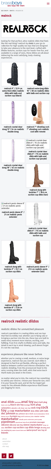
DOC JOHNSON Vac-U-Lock (24, 414)
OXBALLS (21, 419)
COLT (8, 411)
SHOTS (12, 10)
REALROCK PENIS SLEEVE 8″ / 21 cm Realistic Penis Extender (13, 214)
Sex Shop (4, 10)
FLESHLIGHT (13, 416)
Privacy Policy (6, 463)
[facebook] (4, 456)
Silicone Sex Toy (16, 425)
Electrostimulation (39, 414)
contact (5, 444)
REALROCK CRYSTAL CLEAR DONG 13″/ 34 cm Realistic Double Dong (13, 129)
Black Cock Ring (5, 405)
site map (5, 446)
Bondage (27, 405)
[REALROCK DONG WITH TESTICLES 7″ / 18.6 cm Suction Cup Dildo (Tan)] (38, 176)
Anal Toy (27, 402)
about (4, 439)
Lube (32, 416)
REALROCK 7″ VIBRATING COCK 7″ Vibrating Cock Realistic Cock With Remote (38, 129)
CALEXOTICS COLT (15, 408)
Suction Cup (10, 427)
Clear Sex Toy (25, 408)
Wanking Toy (8, 430)
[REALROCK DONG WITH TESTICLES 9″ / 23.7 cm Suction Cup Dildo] (13, 252)
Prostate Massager (37, 422)
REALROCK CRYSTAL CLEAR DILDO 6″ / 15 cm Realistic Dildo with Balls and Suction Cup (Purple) (38, 155)
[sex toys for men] (13, 3)
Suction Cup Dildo (25, 427)
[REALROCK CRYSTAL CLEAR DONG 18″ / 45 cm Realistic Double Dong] (13, 151)
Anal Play (18, 402)
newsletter (6, 441)
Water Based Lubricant (19, 430)
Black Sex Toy (17, 404)
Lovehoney (27, 416)
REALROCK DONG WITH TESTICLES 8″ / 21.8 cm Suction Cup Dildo (13, 307)
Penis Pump (38, 419)
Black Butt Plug (40, 402)
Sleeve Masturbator (32, 425)
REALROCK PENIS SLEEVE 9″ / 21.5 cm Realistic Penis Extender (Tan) (38, 269)
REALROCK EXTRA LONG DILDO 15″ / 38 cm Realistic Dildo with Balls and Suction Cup (38, 90)
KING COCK (21, 416)
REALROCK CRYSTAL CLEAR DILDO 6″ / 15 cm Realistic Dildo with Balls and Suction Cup (38, 232)
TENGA (37, 427)
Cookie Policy (16, 463)
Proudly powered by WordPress (12, 465)
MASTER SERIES (39, 416)
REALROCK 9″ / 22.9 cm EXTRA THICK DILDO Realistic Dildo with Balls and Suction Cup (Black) (13, 92)
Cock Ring (35, 407)
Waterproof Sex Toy (35, 430)
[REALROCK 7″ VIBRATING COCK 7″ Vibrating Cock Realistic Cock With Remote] (38, 112)
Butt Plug (35, 404)
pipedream (8, 422)
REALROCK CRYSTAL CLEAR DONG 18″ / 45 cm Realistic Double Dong (13, 167)
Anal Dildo (7, 402)
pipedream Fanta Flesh (22, 422)
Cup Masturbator (20, 410)
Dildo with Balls (41, 411)
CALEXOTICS (6, 408)
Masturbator (10, 419)
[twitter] (11, 456)
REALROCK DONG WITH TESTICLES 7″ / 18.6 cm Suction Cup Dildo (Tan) (38, 192)
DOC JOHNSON (8, 413)
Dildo (33, 411)
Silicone (5, 424)
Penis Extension (29, 419)
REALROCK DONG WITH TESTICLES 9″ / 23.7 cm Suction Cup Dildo (13, 269)
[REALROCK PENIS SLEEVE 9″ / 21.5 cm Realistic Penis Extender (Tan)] (38, 252)
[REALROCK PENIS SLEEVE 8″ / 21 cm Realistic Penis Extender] (13, 206)
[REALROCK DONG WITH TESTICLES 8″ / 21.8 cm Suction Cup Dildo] (13, 291)
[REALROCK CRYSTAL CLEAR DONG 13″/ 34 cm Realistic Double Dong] (13, 112)
